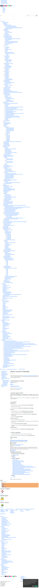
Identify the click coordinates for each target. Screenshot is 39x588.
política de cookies (30, 584)
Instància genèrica (4, 560)
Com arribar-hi (13, 450)
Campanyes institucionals (5, 567)
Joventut (3, 549)
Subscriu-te (2, 500)
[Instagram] (6, 5)
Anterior (1, 513)
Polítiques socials (4, 553)
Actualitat (1, 564)
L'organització (4, 518)
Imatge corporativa (4, 568)
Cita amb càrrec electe (5, 562)
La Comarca (2, 526)
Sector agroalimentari (5, 556)
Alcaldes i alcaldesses (5, 531)
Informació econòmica (5, 373)
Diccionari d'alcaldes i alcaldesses (6, 539)
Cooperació (3, 545)
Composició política (4, 371)
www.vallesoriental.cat (17, 445)
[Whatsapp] (9, 5)
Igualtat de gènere (4, 548)
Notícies (3, 565)
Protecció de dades (24, 577)
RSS (2, 573)
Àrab (3, 11)
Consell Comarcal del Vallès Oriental (18, 440)
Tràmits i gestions (3, 559)
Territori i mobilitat (4, 557)
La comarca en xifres (5, 528)
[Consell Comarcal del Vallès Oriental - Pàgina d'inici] (7, 17)
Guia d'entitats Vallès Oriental (6, 535)
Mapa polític (3, 532)
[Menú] (0, 20)
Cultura (3, 546)
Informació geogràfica (5, 536)
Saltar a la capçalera (4, 0)
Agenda (3, 486)
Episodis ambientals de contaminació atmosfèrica (9, 537)
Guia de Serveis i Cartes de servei (12, 369)
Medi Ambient (4, 550)
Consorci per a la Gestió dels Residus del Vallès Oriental (12, 511)
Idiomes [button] (3, 6)
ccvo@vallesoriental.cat (20, 444)
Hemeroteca (3, 574)
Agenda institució (4, 566)
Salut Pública (3, 555)
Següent (4, 513)
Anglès (4, 9)
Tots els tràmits (4, 563)
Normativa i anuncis (4, 374)
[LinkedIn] (5, 5)
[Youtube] (4, 5)
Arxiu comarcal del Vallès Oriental (7, 510)
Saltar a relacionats (4, 2)
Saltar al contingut (4, 1)
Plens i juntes (3, 484)
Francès (4, 12)
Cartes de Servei (5, 383)
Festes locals (3, 533)
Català (4, 7)
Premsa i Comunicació (5, 569)
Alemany (4, 10)
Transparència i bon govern (6, 525)
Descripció (3, 527)
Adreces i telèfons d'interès (6, 534)
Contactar (1, 4)
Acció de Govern (4, 519)
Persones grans (4, 552)
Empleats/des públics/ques (5, 521)
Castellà (4, 8)
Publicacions (3, 570)
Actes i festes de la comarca (6, 530)
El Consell (3, 369)
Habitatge (3, 547)
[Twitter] (1, 5)
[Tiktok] (8, 5)
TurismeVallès (4, 540)
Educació (3, 542)
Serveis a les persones (6, 380)
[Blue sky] (12, 5)
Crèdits (22, 579)
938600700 (15, 442)
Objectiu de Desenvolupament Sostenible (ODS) (30, 375)
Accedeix (1, 493)
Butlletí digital (4, 572)
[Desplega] (5, 369)
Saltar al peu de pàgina (4, 3)
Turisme (3, 558)
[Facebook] (2, 5)
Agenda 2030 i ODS (4, 543)
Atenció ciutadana (4, 384)
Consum (3, 544)
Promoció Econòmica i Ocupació (6, 554)
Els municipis (3, 529)
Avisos (3, 483)
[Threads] (10, 5)
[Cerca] (36, 15)
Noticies (3, 485)
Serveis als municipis (6, 381)
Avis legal (22, 576)
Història (3, 538)
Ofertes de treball (4, 377)
